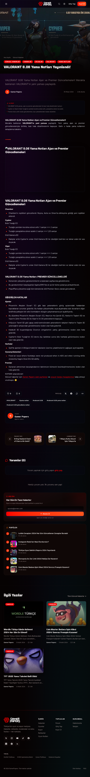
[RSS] (17, 743)
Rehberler (42, 733)
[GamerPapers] (44, 4)
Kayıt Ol (82, 4)
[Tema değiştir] (64, 4)
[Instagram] (11, 738)
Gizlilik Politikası (9, 757)
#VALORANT (11, 400)
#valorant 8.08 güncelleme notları (18, 405)
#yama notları (24, 400)
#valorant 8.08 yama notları (56, 400)
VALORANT (50, 62)
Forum (58, 723)
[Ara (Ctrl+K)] (59, 4)
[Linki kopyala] (82, 393)
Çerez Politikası (41, 757)
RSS (84, 768)
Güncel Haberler (18, 57)
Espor (40, 730)
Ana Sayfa (7, 57)
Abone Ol (46, 514)
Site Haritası (77, 768)
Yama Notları (64, 62)
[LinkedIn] (6, 743)
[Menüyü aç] (6, 4)
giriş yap (58, 470)
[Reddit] (11, 743)
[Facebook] (28, 738)
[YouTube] (17, 738)
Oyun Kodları (43, 736)
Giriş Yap (72, 4)
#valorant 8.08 (38, 400)
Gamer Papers (22, 416)
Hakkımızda (77, 723)
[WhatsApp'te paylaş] (77, 393)
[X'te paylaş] (65, 393)
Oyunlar (39, 62)
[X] (6, 738)
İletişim (75, 726)
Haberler (28, 62)
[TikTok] (23, 738)
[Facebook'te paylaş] (71, 393)
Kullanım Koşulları (54, 757)
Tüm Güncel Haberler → (77, 596)
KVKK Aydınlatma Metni (25, 757)
